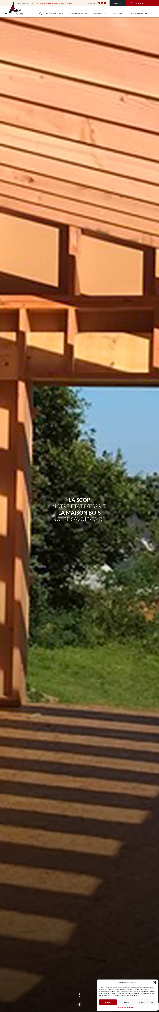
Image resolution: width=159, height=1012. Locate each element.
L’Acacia (47, 9)
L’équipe (65, 9)
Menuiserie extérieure (88, 9)
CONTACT (138, 3)
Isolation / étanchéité (119, 9)
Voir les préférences (146, 1002)
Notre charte (85, 9)
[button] (154, 982)
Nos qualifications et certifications (118, 9)
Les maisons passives (128, 9)
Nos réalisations (139, 14)
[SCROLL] (79, 1004)
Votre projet (118, 14)
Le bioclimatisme (51, 9)
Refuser (127, 1002)
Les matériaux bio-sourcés (89, 9)
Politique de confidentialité (126, 1007)
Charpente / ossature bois (56, 9)
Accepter (108, 1002)
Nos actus (117, 3)
